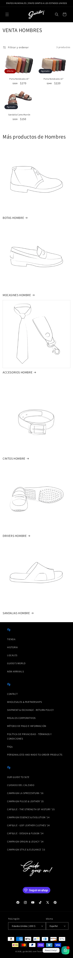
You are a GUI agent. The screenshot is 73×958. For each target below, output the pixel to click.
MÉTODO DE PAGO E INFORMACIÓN (26, 726)
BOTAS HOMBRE (13, 218)
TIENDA (11, 639)
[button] (7, 14)
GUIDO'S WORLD (16, 663)
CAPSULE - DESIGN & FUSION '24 (25, 833)
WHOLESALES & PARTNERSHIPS (24, 702)
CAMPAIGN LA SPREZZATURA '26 (25, 793)
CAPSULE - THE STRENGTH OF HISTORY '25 (31, 809)
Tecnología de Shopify (47, 951)
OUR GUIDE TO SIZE (18, 777)
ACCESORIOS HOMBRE (17, 372)
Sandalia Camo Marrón (19, 114)
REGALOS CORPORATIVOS (21, 718)
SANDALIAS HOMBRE (16, 613)
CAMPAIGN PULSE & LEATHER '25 (25, 801)
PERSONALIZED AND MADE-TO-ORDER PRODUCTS (34, 754)
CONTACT (12, 694)
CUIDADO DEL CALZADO (20, 785)
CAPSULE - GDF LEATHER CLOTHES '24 (28, 825)
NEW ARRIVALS (15, 671)
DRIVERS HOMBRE (15, 536)
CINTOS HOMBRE (14, 458)
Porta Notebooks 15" (19, 78)
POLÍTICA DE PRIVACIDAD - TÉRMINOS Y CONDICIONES (29, 736)
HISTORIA (12, 647)
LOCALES (12, 655)
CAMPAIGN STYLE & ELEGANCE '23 (26, 849)
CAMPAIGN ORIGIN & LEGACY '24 (25, 841)
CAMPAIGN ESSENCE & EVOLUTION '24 (28, 817)
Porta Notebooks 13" (53, 78)
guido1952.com (30, 951)
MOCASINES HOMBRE (17, 295)
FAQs (10, 746)
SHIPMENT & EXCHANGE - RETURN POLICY (30, 710)
